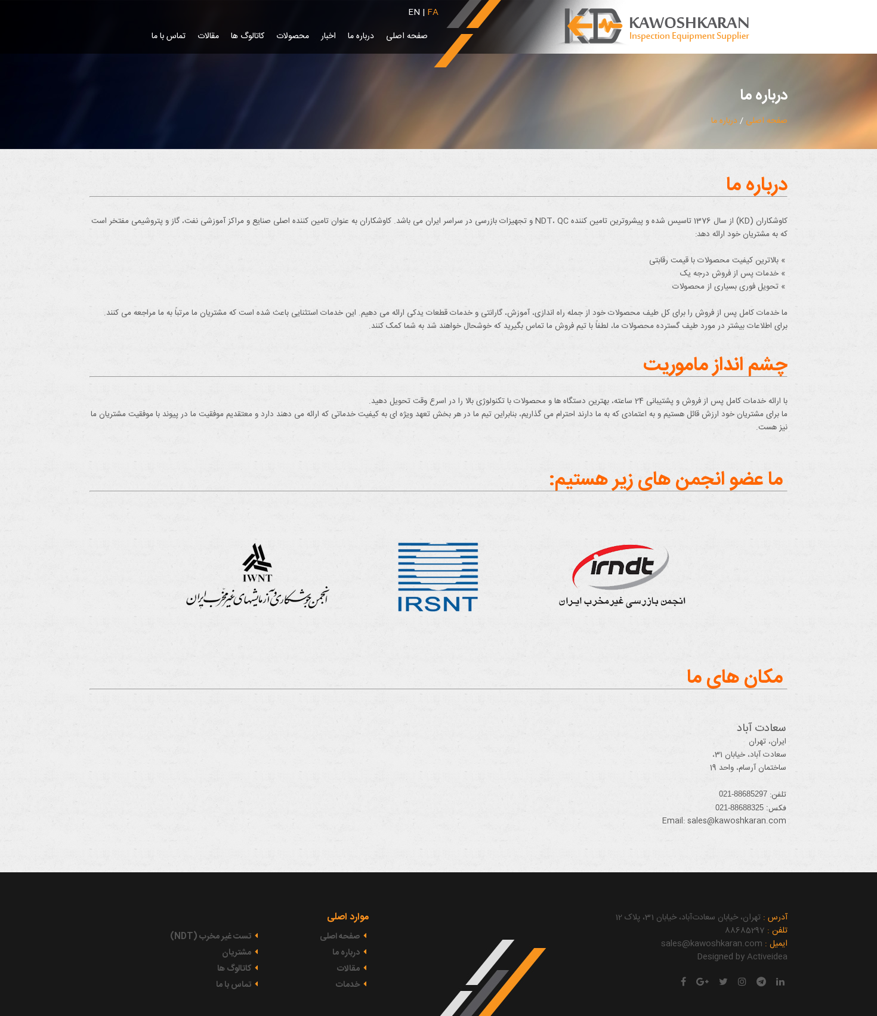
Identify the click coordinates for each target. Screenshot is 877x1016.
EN (414, 12)
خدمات (349, 985)
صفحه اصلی (407, 36)
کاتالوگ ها (247, 36)
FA (432, 12)
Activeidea (767, 957)
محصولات (292, 36)
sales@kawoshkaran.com (736, 821)
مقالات (208, 36)
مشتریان (237, 952)
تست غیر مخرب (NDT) (211, 936)
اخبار (328, 36)
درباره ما (361, 36)
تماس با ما (169, 36)
